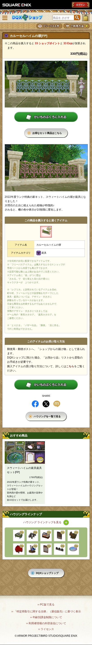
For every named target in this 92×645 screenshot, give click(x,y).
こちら (70, 366)
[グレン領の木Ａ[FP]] (32, 535)
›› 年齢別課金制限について (46, 617)
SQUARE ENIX (17, 4)
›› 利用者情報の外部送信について (46, 623)
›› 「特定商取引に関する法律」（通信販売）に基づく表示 (46, 611)
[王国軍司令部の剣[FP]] (59, 549)
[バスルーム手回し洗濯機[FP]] (73, 535)
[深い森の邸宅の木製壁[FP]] (59, 535)
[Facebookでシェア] (35, 403)
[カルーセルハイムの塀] (46, 232)
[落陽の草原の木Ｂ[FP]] (18, 549)
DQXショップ (27, 17)
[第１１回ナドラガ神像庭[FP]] (32, 549)
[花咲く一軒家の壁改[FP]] (46, 549)
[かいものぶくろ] (86, 18)
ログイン (80, 5)
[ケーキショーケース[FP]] (46, 535)
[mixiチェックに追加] (56, 403)
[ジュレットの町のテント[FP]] (18, 535)
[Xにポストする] (46, 403)
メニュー (5, 17)
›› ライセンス (46, 629)
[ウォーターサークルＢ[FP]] (73, 549)
